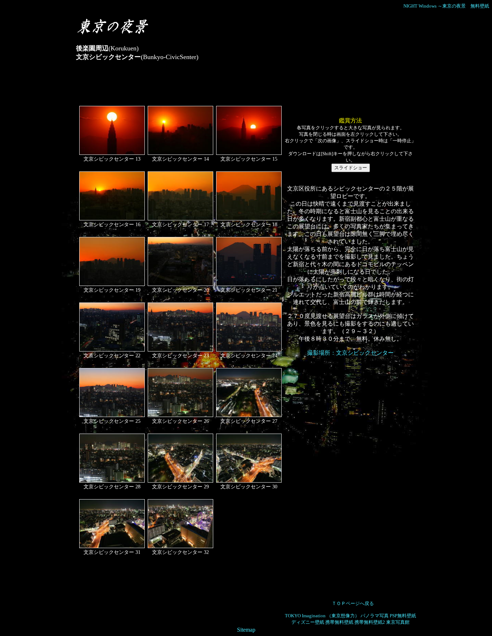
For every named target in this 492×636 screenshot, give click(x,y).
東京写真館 (398, 622)
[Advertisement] (207, 86)
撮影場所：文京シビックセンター (350, 353)
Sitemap (246, 630)
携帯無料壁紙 (339, 622)
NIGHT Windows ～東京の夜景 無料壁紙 (446, 6)
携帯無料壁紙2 (369, 622)
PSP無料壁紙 (403, 615)
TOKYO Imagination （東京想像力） (322, 615)
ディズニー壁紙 (307, 622)
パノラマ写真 (375, 615)
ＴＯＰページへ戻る (353, 603)
